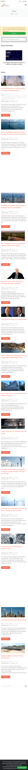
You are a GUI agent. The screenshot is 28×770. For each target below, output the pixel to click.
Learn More (6, 31)
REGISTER (24, 1)
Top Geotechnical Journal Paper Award (14, 319)
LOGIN (20, 1)
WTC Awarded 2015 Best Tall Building (13, 620)
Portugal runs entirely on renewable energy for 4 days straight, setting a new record (13, 471)
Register (14, 33)
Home (12, 13)
